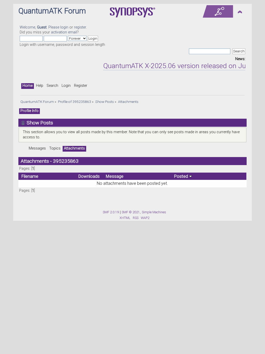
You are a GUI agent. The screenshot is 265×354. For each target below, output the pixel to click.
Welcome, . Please (40, 27)
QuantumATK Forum (52, 10)
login (64, 27)
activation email (64, 32)
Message (114, 176)
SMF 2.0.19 (111, 212)
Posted (181, 176)
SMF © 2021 (131, 212)
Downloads (89, 176)
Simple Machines (154, 212)
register (80, 27)
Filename (29, 176)
